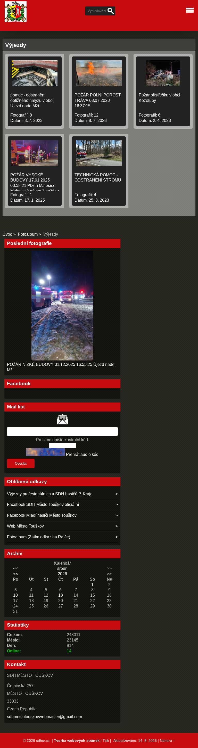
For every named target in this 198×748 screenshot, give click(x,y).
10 (15, 595)
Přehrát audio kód (82, 454)
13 (60, 595)
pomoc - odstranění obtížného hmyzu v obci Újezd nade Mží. (31, 100)
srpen (62, 568)
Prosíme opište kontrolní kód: (62, 440)
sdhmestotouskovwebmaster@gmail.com (44, 716)
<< (15, 568)
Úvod (7, 234)
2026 (62, 574)
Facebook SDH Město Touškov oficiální (43, 504)
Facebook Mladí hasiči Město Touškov (42, 515)
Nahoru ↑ (167, 740)
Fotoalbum (28, 234)
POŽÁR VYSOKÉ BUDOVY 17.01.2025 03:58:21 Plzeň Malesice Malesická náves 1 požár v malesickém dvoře (34, 186)
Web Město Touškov (25, 526)
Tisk (106, 740)
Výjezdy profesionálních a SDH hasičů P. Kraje (50, 494)
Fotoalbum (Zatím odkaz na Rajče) (38, 537)
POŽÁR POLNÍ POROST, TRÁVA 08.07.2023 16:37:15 (98, 100)
